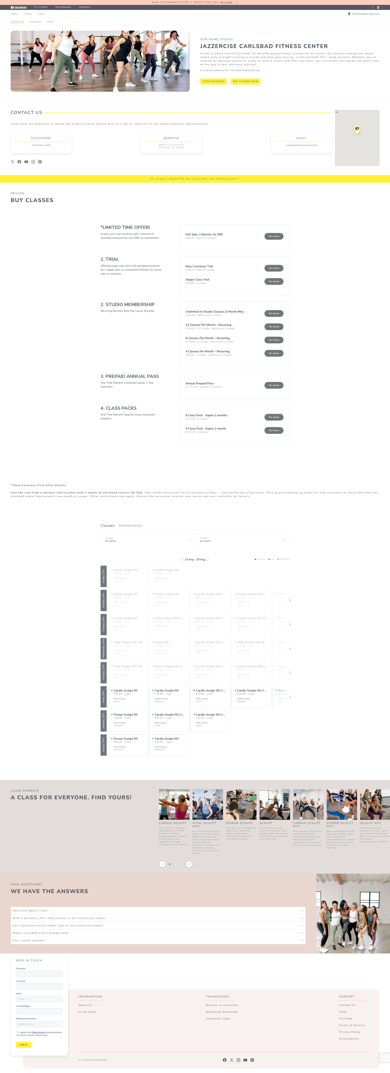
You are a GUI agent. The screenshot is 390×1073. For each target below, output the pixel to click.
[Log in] (373, 7)
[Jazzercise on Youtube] (245, 1060)
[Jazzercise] (20, 7)
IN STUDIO (41, 7)
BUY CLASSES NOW (245, 81)
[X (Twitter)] (12, 161)
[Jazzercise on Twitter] (232, 1060)
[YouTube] (26, 162)
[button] (357, 131)
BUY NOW (226, 2)
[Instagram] (33, 162)
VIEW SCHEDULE (213, 81)
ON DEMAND (63, 7)
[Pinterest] (40, 162)
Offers (14, 13)
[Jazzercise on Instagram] (238, 1060)
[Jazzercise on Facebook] (225, 1060)
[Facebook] (19, 162)
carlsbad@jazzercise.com (301, 145)
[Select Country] (378, 7)
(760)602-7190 (41, 145)
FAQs (41, 13)
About (28, 13)
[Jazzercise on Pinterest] (252, 1060)
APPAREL (85, 7)
